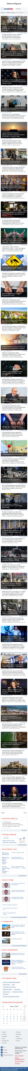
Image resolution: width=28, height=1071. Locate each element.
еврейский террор (7, 989)
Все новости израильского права (18, 917)
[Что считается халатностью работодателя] (6, 885)
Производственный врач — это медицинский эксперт (18, 898)
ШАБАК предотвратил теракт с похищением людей (11, 294)
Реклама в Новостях (19, 1061)
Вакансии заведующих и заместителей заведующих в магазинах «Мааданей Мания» (18, 962)
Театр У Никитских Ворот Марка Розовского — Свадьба (18, 867)
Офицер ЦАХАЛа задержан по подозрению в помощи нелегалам (12, 427)
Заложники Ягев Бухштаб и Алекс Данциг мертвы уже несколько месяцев (12, 532)
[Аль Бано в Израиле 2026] (6, 853)
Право (25, 351)
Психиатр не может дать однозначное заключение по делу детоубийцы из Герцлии (14, 214)
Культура (25, 245)
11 (10, 1016)
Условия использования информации (9, 1069)
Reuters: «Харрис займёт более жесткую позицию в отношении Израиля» (12, 691)
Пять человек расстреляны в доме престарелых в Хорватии (13, 321)
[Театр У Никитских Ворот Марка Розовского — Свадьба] (6, 869)
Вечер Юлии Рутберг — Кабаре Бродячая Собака (17, 858)
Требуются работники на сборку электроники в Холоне (18, 968)
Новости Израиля (14, 4)
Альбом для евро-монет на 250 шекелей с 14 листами (18, 954)
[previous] (3, 1006)
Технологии (24, 191)
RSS (4, 1047)
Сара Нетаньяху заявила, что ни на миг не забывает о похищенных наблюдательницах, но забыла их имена (13, 54)
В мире (25, 138)
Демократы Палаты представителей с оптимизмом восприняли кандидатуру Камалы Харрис (14, 81)
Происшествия (24, 32)
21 (20, 1018)
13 (17, 1016)
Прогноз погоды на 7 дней (8, 840)
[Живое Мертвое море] (6, 941)
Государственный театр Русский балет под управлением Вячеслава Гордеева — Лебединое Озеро (13, 240)
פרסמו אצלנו (17, 1063)
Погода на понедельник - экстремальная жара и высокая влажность (12, 718)
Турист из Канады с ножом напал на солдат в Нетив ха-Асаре (13, 612)
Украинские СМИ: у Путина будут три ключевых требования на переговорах (13, 399)
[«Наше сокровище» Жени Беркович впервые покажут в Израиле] (6, 934)
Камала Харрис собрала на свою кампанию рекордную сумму (12, 798)
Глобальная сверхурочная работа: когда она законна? (18, 891)
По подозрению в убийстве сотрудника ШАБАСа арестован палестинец (12, 505)
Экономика (4, 1036)
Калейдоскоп (24, 722)
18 (10, 1018)
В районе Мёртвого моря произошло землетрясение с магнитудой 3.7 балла (13, 744)
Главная (4, 1032)
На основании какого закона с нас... (10, 909)
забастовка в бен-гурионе (9, 987)
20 (17, 1018)
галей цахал (17, 989)
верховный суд (6, 991)
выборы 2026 (6, 984)
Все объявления (22, 973)
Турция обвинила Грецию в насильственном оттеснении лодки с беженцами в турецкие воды (13, 134)
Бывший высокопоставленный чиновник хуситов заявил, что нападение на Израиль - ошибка (12, 771)
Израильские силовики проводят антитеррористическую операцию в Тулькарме (13, 28)
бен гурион (5, 994)
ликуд (13, 984)
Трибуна (18, 1040)
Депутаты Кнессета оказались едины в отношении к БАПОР (13, 108)
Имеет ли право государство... (10, 904)
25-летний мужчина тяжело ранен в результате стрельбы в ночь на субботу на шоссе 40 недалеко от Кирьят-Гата (12, 825)
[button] (7, 8)
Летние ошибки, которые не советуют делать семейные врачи (18, 926)
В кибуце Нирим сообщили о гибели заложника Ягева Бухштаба (13, 559)
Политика (25, 85)
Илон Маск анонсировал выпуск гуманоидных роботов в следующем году (13, 187)
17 (7, 1018)
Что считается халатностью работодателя (18, 884)
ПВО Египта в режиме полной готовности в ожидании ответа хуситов (11, 585)
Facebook (5, 1052)
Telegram (5, 1049)
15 (24, 1016)
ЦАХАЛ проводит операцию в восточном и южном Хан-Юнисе (12, 480)
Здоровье (25, 271)
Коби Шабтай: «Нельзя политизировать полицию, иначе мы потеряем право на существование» (13, 638)
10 (7, 1016)
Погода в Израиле (22, 844)
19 (14, 1018)
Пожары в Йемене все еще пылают (13, 454)
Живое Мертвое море (16, 938)
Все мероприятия (22, 875)
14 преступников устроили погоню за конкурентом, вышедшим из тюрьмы (13, 347)
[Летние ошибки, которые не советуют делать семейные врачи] (6, 927)
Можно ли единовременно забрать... (9, 913)
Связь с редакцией (19, 1055)
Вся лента (24, 830)
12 (14, 1016)
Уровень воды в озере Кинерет (10, 842)
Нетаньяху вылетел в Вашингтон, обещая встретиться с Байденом (12, 665)
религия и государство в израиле (11, 996)
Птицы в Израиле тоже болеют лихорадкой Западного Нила (11, 268)
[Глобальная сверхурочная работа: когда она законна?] (6, 892)
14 (20, 1016)
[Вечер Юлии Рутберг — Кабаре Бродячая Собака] (6, 860)
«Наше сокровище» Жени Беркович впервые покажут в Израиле (18, 933)
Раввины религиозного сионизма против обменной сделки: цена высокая (12, 373)
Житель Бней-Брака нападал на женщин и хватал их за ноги (12, 161)
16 (3, 1018)
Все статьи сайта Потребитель (19, 945)
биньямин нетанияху (17, 991)
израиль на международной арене (11, 982)
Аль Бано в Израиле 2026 (17, 852)
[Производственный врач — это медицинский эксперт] (6, 899)
